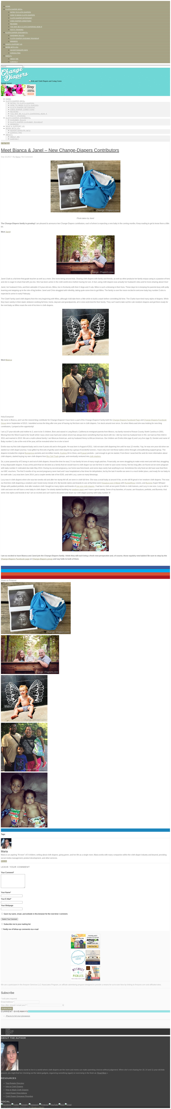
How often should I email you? (14, 1005)
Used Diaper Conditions (20, 21)
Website (4, 861)
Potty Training (16, 30)
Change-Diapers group (42, 559)
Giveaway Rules (17, 35)
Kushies (63, 453)
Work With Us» (12, 47)
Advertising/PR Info (19, 50)
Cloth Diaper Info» (14, 9)
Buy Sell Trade (53, 456)
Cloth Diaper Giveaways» (17, 32)
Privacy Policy (37, 1107)
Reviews (13, 24)
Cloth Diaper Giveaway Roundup (24, 38)
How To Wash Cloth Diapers (22, 15)
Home (8, 6)
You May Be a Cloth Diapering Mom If (26, 27)
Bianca (9, 360)
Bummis (149, 483)
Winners (14, 41)
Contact (14, 62)
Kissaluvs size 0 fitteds (111, 483)
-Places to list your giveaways (18, 1016)
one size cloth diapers (85, 486)
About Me (14, 59)
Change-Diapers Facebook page (15, 559)
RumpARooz (130, 483)
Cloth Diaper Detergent (21, 18)
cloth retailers (95, 456)
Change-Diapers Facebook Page (126, 420)
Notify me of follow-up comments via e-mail (21, 929)
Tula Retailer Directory (15, 1083)
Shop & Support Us (14, 44)
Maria (18, 157)
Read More (101, 1073)
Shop (8, 1034)
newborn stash (78, 489)
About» (9, 56)
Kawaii (84, 453)
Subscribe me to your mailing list (16, 924)
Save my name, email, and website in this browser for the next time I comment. (36, 914)
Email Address (7, 1002)
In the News (5, 143)
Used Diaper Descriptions (16, 1093)
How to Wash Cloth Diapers (17, 1090)
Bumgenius (29, 453)
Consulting (15, 53)
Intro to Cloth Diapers (20, 12)
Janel (8, 232)
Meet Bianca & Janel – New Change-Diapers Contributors (60, 150)
